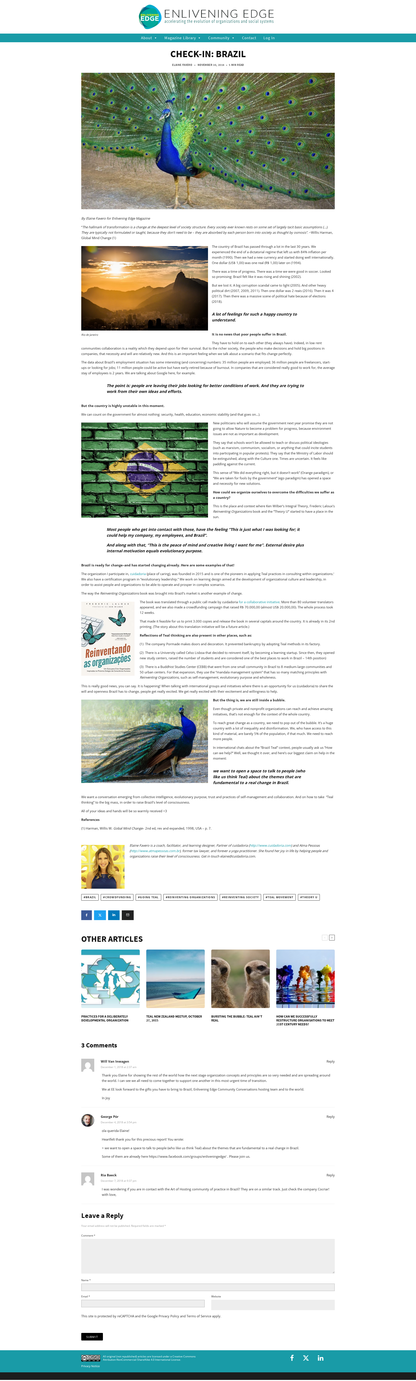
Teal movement (280, 897)
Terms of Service (199, 1316)
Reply (331, 1061)
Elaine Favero (182, 65)
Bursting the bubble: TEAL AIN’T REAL (236, 1018)
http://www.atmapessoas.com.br (155, 851)
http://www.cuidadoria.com (270, 845)
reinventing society (241, 897)
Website (216, 1296)
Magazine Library (180, 37)
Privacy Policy (169, 1316)
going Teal (149, 897)
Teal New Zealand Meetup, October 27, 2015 (174, 1018)
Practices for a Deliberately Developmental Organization (104, 1018)
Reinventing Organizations (191, 897)
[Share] (86, 915)
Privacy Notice (90, 1366)
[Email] (128, 915)
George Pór (110, 1116)
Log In (269, 37)
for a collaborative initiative (259, 602)
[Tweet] (100, 915)
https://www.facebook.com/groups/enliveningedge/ (187, 1156)
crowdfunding (118, 897)
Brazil (91, 897)
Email (85, 1296)
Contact (249, 37)
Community (218, 37)
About (146, 37)
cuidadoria (138, 574)
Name (86, 1280)
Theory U (309, 897)
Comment (88, 1235)
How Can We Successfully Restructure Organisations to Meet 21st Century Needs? (305, 1020)
